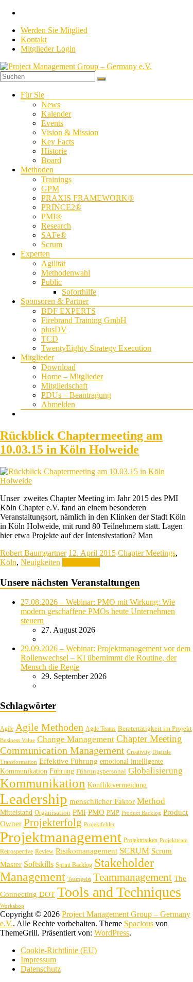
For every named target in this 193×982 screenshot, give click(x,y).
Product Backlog (141, 813)
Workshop (12, 906)
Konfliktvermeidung (117, 785)
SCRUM (134, 851)
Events (52, 123)
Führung (61, 771)
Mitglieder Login (48, 48)
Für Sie (32, 94)
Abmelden (58, 404)
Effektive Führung (68, 760)
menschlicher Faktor (102, 801)
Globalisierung (155, 771)
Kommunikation (42, 783)
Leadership (33, 799)
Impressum (38, 959)
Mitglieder (37, 357)
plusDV (54, 329)
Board (51, 160)
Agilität (53, 263)
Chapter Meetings (147, 553)
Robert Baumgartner (33, 553)
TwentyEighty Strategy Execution (96, 348)
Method (151, 801)
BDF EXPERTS (68, 311)
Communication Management (62, 750)
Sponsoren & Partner (55, 301)
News (50, 104)
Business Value (17, 740)
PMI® (51, 216)
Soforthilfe (79, 291)
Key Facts (57, 141)
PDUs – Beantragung (76, 395)
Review (44, 851)
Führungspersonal (101, 771)
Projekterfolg (53, 822)
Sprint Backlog (74, 864)
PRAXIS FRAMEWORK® (87, 198)
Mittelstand (16, 812)
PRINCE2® (61, 207)
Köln (8, 562)
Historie (54, 151)
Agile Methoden (49, 727)
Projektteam (174, 840)
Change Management (75, 739)
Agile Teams (100, 728)
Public (51, 282)
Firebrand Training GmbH (84, 320)
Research (56, 225)
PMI (79, 812)
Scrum (51, 244)
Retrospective (16, 851)
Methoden (37, 169)
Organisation (52, 812)
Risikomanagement (86, 850)
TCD (49, 338)
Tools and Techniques (119, 892)
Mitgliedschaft (64, 385)
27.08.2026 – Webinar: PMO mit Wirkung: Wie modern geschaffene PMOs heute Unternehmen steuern (98, 611)
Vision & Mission (69, 132)
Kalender (56, 113)
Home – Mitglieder (72, 376)
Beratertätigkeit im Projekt (155, 728)
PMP (113, 812)
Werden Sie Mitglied (54, 30)
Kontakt (34, 39)
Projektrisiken (140, 840)
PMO (96, 812)
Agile (6, 728)
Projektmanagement (60, 837)
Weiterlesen (81, 562)
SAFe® (53, 235)
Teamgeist (79, 879)
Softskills (39, 864)
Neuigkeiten (40, 562)
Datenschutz (41, 968)
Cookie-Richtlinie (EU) (59, 950)
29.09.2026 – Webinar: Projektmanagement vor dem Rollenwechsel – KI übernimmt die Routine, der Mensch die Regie (105, 657)
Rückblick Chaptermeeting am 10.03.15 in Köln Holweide (81, 442)
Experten (35, 253)
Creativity (138, 751)
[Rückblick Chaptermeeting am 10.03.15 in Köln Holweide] (96, 480)
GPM (50, 188)
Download (58, 367)
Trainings (56, 179)
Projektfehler (99, 824)
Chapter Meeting (149, 738)
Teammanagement (132, 877)
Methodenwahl (65, 272)
